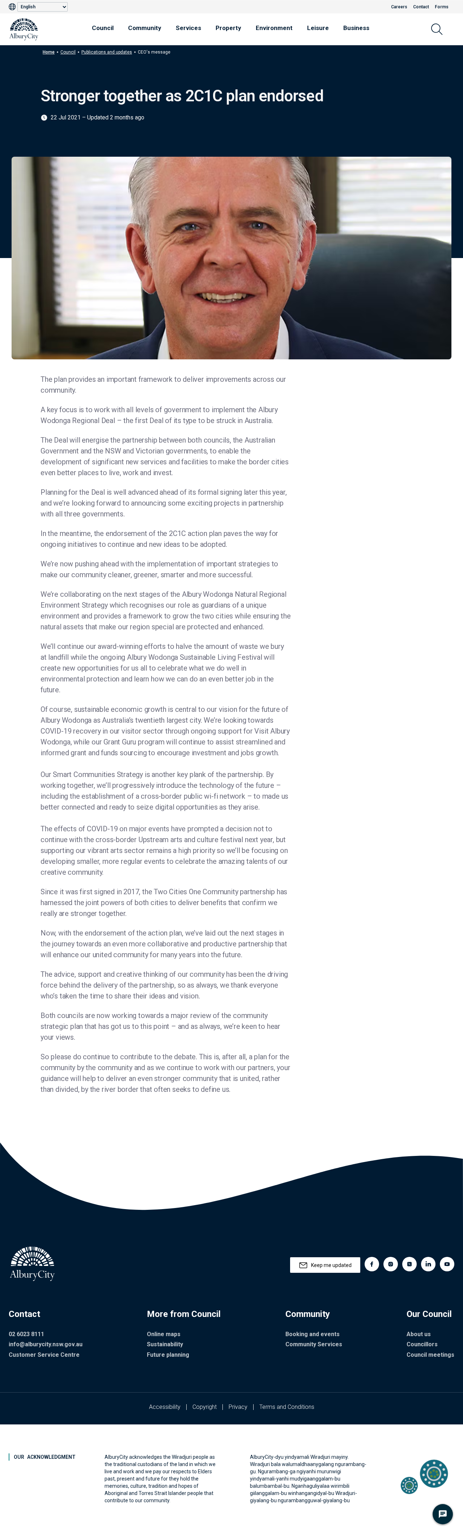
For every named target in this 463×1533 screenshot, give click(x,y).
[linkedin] (428, 1264)
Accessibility (164, 1406)
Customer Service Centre (44, 1354)
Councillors (422, 1344)
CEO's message (154, 52)
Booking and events (312, 1334)
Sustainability (165, 1344)
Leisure (318, 27)
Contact (421, 6)
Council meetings (430, 1354)
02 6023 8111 (26, 1334)
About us (419, 1334)
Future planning (168, 1354)
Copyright (204, 1406)
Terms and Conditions (286, 1406)
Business (356, 27)
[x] (409, 1264)
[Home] (24, 29)
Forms (442, 6)
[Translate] (13, 6)
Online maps (163, 1334)
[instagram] (390, 1264)
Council (103, 27)
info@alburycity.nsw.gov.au (45, 1344)
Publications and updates (106, 52)
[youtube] (447, 1264)
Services (188, 27)
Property (228, 27)
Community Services (313, 1344)
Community (144, 27)
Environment (274, 27)
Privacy (238, 1406)
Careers (399, 6)
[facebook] (372, 1264)
